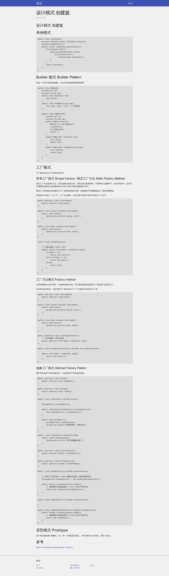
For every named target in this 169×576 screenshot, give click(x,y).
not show (39, 567)
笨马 (39, 3)
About (130, 3)
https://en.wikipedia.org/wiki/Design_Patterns (54, 547)
